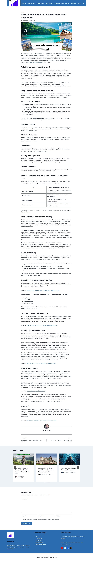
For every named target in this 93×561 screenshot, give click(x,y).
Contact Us (39, 538)
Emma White (25, 20)
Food (46, 3)
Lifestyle (67, 3)
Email (41, 516)
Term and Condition (41, 544)
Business (24, 3)
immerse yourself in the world (35, 62)
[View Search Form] (83, 3)
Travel (79, 3)
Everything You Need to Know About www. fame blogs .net (42, 325)
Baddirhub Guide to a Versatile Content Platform (31, 440)
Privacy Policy (39, 542)
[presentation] (23, 459)
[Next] (78, 467)
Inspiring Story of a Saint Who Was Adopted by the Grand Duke (43, 290)
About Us (38, 536)
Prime (66, 472)
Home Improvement (59, 3)
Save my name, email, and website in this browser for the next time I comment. (41, 519)
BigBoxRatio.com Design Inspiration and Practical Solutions (42, 363)
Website (58, 516)
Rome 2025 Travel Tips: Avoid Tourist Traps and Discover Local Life (45, 470)
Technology (73, 3)
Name (24, 516)
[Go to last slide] (15, 467)
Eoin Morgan (44, 474)
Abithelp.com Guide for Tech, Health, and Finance (61, 440)
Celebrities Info (31, 3)
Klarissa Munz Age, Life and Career (36, 391)
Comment (25, 499)
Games (50, 3)
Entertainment (40, 3)
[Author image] (16, 476)
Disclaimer (38, 540)
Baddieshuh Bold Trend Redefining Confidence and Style (41, 420)
